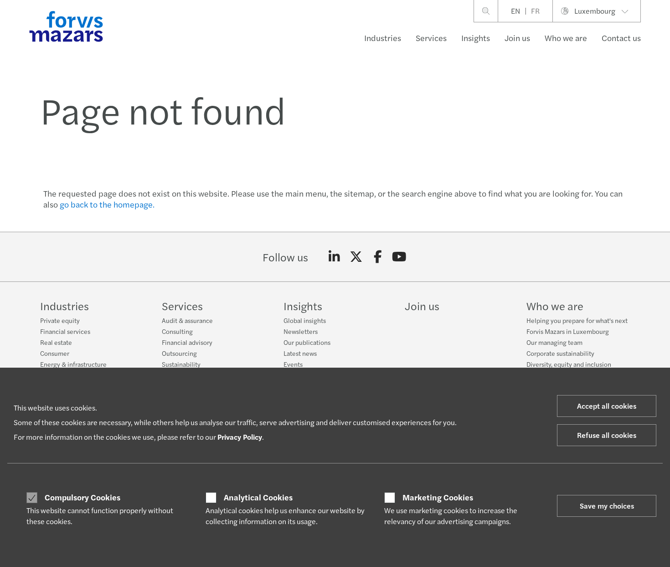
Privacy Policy (239, 437)
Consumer (54, 353)
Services (431, 37)
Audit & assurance (187, 320)
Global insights (304, 320)
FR (535, 10)
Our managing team (554, 342)
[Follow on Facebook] (378, 256)
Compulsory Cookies (82, 497)
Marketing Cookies (437, 497)
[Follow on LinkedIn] (334, 256)
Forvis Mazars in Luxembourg (567, 331)
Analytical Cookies (258, 497)
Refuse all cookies (606, 435)
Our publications (306, 342)
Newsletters (300, 331)
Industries (382, 37)
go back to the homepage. (107, 204)
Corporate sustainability (560, 353)
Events (293, 364)
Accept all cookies (606, 406)
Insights (475, 37)
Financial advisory (187, 342)
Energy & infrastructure (73, 364)
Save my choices (607, 505)
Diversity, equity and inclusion (568, 364)
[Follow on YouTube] (399, 256)
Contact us (621, 37)
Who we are (566, 37)
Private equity (60, 320)
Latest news (300, 353)
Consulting (177, 331)
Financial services (65, 331)
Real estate (56, 342)
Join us (517, 37)
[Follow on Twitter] (356, 256)
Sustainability (181, 364)
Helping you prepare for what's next (577, 320)
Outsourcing (179, 353)
